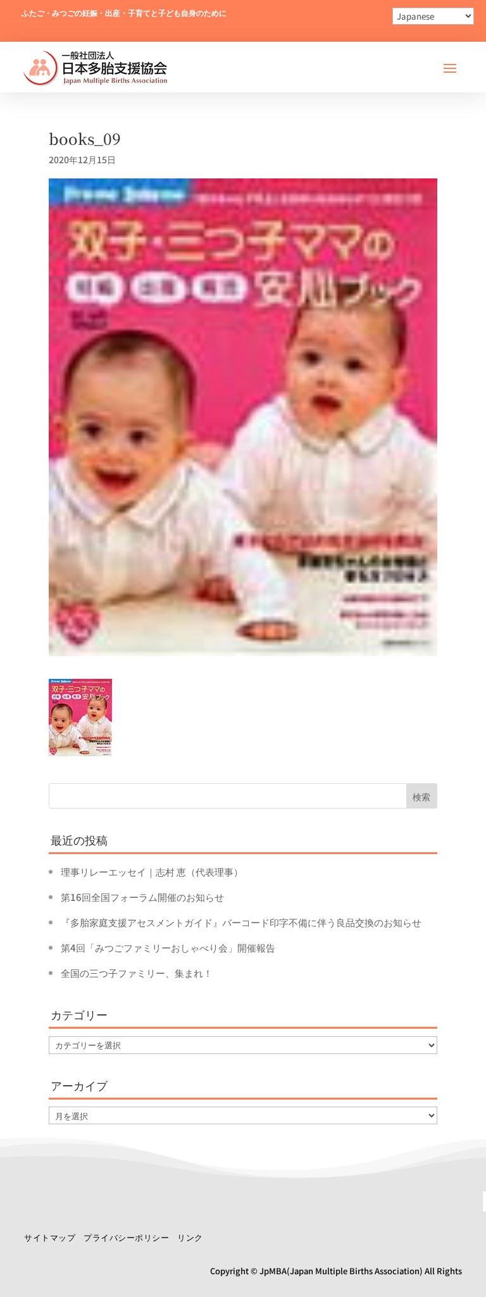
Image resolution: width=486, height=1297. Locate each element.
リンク (190, 1237)
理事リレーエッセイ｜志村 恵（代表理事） (152, 871)
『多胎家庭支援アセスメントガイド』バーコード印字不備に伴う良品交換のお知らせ (241, 922)
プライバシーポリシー (126, 1237)
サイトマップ (49, 1237)
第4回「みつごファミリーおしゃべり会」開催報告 (168, 947)
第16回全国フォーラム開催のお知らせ (142, 896)
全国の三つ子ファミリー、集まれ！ (137, 972)
